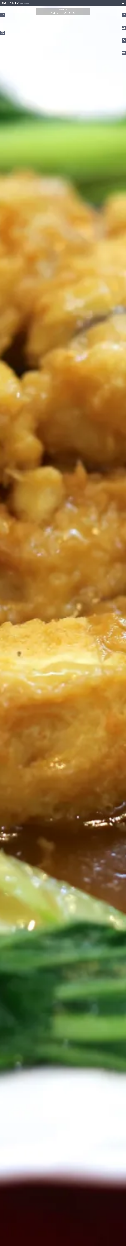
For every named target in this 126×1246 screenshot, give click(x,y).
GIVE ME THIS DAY (10, 3)
